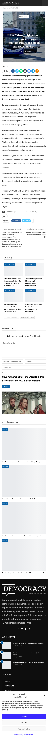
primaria (25, 212)
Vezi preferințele (24, 729)
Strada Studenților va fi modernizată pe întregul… (28, 643)
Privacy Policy (28, 735)
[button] (45, 696)
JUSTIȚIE (8, 690)
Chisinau (17, 212)
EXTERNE (5, 466)
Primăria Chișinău (34, 212)
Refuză (24, 723)
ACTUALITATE (23, 16)
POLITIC (4, 429)
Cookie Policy (18, 735)
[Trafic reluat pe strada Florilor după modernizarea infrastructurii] (34, 269)
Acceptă (24, 717)
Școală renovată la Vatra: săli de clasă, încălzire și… (29, 662)
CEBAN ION (10, 212)
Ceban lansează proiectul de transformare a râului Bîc (36, 234)
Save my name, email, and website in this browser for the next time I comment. (23, 379)
